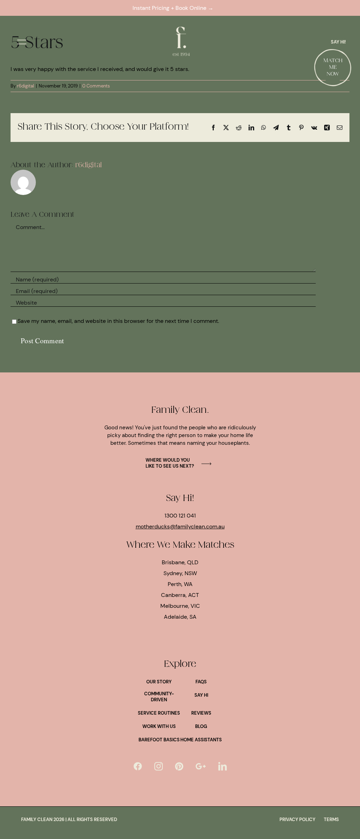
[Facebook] (138, 766)
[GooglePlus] (200, 766)
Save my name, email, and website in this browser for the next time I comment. (118, 321)
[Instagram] (158, 766)
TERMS (331, 819)
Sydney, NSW (180, 573)
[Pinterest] (179, 766)
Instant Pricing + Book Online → (174, 8)
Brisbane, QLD (180, 562)
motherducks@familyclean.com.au (180, 526)
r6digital (25, 86)
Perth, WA (180, 584)
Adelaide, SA (180, 616)
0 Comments (96, 86)
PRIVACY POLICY (297, 819)
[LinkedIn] (222, 766)
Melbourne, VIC (180, 606)
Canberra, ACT (180, 595)
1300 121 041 (180, 515)
